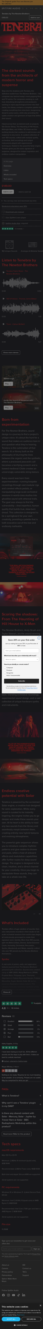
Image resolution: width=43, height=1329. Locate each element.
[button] (21, 1325)
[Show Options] (37, 659)
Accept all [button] (11, 1319)
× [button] (40, 1305)
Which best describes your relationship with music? (20, 655)
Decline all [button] (31, 1319)
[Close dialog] (39, 637)
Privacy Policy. (29, 688)
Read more (20, 1315)
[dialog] (21, 1316)
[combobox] (21, 659)
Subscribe (21, 681)
